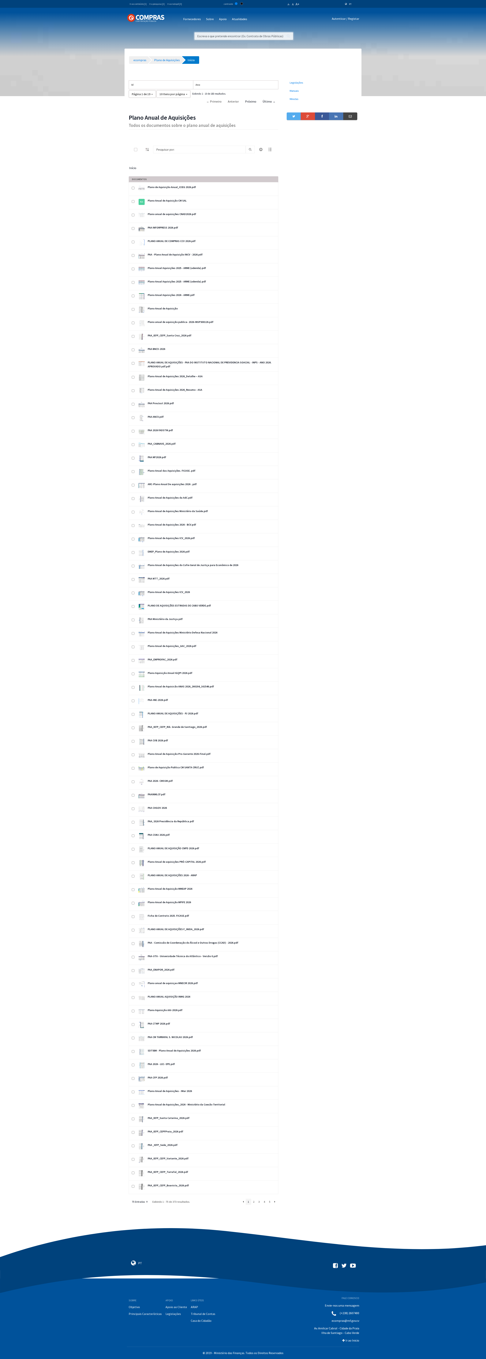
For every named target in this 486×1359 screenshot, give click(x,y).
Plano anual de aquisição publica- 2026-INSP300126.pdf (180, 322)
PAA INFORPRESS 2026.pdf (163, 227)
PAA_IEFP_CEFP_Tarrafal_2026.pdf (168, 1172)
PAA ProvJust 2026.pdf (161, 403)
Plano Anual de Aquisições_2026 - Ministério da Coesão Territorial (186, 1104)
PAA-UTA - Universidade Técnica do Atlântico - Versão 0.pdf (183, 956)
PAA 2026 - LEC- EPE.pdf (161, 1064)
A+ (297, 4)
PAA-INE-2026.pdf (158, 700)
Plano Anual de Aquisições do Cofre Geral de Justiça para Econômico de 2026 (193, 565)
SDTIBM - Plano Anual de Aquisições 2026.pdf (174, 1050)
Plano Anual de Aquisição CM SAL (167, 200)
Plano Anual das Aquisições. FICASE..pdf (171, 470)
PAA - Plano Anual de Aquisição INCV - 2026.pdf (175, 254)
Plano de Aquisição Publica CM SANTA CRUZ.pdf (176, 767)
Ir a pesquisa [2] (157, 3)
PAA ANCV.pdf (156, 416)
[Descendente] (148, 149)
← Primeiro (214, 101)
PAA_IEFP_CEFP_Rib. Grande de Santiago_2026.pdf (177, 727)
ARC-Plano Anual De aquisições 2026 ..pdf (172, 484)
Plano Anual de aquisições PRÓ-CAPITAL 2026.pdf (177, 861)
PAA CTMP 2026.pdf (159, 1023)
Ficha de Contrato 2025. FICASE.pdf (168, 915)
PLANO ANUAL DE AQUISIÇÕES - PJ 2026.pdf (173, 713)
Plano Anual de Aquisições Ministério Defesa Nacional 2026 (182, 632)
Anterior (233, 101)
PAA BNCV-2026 (156, 349)
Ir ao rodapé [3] (174, 3)
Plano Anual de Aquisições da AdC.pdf (170, 497)
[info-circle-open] (261, 149)
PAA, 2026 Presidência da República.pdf (171, 821)
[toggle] (141, 150)
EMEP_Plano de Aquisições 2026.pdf (169, 551)
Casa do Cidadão (201, 1321)
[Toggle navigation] (170, 19)
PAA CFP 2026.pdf (158, 1077)
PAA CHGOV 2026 (157, 808)
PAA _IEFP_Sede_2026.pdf (163, 1145)
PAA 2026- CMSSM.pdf (160, 781)
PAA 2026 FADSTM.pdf (160, 430)
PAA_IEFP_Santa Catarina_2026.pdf (168, 1118)
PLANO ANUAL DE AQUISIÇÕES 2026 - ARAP (172, 875)
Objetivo (134, 1307)
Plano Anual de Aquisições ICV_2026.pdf (171, 538)
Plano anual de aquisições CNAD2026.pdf (172, 214)
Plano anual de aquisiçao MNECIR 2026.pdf (173, 983)
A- (289, 4)
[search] (250, 149)
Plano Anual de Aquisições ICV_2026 (169, 592)
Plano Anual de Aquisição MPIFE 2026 (169, 902)
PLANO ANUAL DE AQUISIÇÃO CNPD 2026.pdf (173, 848)
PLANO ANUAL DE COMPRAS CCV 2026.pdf (172, 241)
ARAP (194, 1307)
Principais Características (145, 1314)
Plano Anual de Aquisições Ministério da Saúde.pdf (178, 511)
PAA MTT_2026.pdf (159, 578)
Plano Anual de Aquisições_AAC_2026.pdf (172, 646)
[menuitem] (322, 83)
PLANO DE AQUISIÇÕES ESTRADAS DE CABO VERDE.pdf (179, 605)
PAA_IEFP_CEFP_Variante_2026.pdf (168, 1158)
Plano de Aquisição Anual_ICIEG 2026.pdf (172, 187)
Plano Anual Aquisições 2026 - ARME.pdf (171, 295)
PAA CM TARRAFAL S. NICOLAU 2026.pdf (170, 1037)
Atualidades (239, 19)
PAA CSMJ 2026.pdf (159, 834)
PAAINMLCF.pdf (156, 794)
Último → (269, 101)
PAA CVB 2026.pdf (158, 740)
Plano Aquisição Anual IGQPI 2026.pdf (170, 673)
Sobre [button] (210, 19)
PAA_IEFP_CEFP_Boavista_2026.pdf (168, 1185)
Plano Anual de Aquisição (163, 308)
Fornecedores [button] (192, 19)
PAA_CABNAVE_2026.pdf (162, 443)
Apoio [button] (223, 19)
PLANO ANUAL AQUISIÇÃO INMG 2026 (169, 996)
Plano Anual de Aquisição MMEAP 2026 (170, 888)
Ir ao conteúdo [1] (138, 3)
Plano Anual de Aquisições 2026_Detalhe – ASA (175, 376)
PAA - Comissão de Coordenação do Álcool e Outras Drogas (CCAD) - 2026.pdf (193, 942)
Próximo (250, 101)
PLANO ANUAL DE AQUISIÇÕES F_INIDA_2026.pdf (176, 929)
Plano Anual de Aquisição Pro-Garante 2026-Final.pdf (179, 754)
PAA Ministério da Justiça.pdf (165, 619)
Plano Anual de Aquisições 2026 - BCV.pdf (172, 524)
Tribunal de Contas (203, 1314)
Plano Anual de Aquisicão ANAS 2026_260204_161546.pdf (181, 686)
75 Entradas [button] (139, 1201)
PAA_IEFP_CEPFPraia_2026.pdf (165, 1131)
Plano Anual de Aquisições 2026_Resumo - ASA (175, 389)
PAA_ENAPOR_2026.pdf (161, 969)
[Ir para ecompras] (146, 18)
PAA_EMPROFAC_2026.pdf (162, 659)
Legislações (173, 1314)
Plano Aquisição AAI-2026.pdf (165, 1010)
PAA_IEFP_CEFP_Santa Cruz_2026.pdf (169, 335)
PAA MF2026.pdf (157, 457)
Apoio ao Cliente (176, 1307)
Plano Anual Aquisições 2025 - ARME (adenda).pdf (177, 268)
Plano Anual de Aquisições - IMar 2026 (170, 1091)
